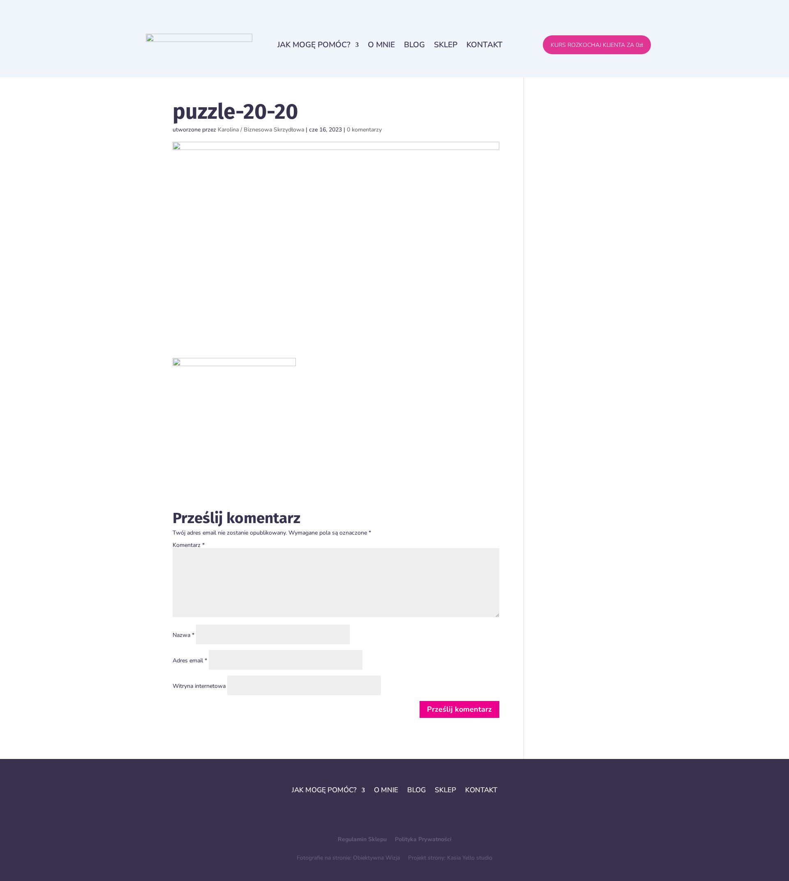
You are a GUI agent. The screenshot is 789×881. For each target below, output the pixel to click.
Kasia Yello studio (469, 858)
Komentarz (189, 545)
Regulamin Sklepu (363, 839)
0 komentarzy (364, 130)
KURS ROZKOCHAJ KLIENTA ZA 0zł (597, 45)
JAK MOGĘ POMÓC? (314, 44)
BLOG (414, 44)
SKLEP (445, 44)
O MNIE (381, 44)
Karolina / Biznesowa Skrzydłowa (261, 130)
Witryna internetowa (199, 686)
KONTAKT (484, 44)
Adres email (190, 660)
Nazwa (183, 635)
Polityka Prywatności (423, 839)
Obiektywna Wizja (376, 858)
